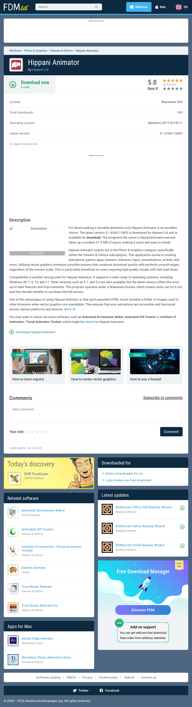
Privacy (87, 677)
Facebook (112, 690)
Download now (35, 82)
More (68, 309)
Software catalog (48, 677)
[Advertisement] (96, 30)
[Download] (182, 508)
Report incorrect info (25, 144)
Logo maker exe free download (128, 480)
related (90, 322)
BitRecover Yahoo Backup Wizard (140, 526)
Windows (15, 50)
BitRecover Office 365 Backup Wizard (143, 507)
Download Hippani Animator (36, 332)
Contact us (148, 677)
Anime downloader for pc (124, 473)
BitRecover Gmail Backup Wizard (140, 545)
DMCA (71, 677)
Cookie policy (108, 677)
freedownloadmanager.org (44, 701)
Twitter (83, 690)
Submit (129, 677)
